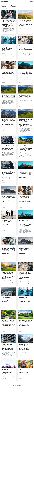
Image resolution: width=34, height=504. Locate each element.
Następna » (19, 385)
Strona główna (30, 1)
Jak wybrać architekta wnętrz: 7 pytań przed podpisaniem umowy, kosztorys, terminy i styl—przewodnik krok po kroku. (8, 148)
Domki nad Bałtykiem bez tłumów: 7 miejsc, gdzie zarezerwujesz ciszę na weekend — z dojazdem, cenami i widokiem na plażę (24, 199)
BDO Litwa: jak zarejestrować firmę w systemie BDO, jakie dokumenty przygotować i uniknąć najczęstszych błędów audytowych (25, 23)
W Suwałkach (4, 1)
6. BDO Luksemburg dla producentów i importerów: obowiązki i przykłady (24, 371)
